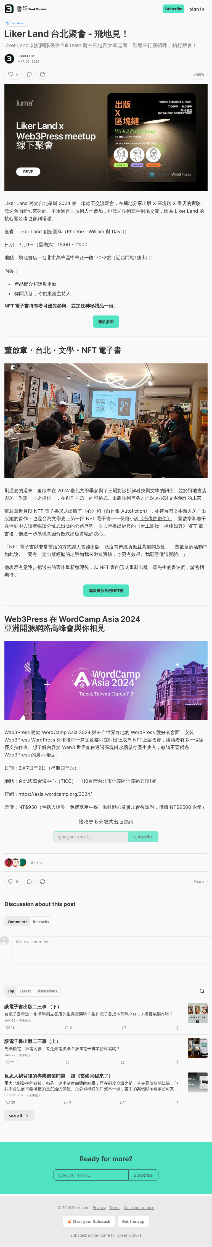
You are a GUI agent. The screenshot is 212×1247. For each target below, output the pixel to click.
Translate (16, 23)
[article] (106, 1017)
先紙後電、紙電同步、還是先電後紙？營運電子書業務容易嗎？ (62, 1048)
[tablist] (28, 921)
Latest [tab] (25, 991)
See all (15, 1115)
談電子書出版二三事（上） (32, 1041)
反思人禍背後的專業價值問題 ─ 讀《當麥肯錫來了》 (58, 1076)
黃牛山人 (25, 1020)
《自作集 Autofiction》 (125, 511)
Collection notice (139, 1207)
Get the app (133, 1221)
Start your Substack (91, 1221)
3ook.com (26, 56)
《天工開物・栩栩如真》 (161, 526)
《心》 (89, 511)
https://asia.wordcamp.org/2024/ (55, 794)
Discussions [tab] (46, 991)
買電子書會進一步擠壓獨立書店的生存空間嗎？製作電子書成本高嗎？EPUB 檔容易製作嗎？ (88, 1014)
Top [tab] (11, 991)
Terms (114, 1207)
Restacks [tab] (41, 921)
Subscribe (173, 8)
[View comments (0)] (29, 74)
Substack (78, 1235)
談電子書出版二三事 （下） (33, 1006)
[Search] (202, 991)
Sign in (197, 9)
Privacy (99, 1207)
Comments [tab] (17, 921)
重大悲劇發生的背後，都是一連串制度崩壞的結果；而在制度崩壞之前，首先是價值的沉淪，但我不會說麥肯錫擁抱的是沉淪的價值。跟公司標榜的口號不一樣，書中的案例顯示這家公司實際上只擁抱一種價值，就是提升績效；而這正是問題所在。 (91, 1085)
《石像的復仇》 (155, 518)
